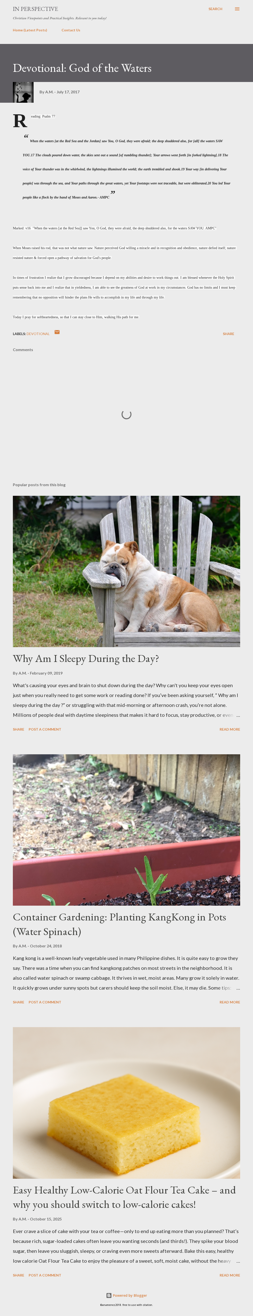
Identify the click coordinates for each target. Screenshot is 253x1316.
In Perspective (35, 9)
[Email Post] (57, 334)
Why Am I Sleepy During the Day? (86, 658)
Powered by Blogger (129, 1295)
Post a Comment (45, 729)
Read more (230, 729)
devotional (38, 334)
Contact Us (71, 30)
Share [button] (228, 334)
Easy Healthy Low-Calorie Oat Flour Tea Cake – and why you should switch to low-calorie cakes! (124, 1197)
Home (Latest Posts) (30, 30)
